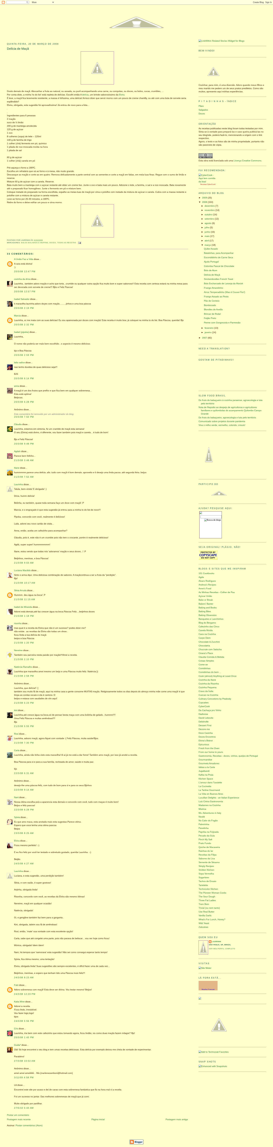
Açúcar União (205, 596)
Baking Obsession (208, 615)
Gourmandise (205, 760)
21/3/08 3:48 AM (24, 460)
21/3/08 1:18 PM (24, 616)
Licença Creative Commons (247, 160)
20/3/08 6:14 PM (24, 378)
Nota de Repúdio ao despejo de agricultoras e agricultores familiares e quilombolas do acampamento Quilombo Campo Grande (230, 410)
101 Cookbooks (206, 573)
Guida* (17, 1045)
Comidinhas (204, 668)
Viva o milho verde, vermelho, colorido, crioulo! (222, 425)
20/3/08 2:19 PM (24, 308)
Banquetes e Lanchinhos (211, 619)
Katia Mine (19, 1001)
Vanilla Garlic (205, 915)
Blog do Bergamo (207, 623)
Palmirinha (204, 824)
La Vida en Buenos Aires (211, 794)
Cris (16, 1028)
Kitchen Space (206, 779)
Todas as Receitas (66, 243)
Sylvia (17, 817)
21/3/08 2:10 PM (24, 659)
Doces (52, 243)
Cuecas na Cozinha (208, 695)
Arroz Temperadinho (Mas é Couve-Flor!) (224, 292)
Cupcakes (204, 702)
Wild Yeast (204, 923)
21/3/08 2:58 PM (24, 676)
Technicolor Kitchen (208, 889)
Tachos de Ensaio (207, 881)
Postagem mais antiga (177, 1119)
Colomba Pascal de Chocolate (219, 266)
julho (207, 227)
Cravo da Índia (206, 691)
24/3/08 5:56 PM (24, 1021)
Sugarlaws (204, 877)
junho (208, 232)
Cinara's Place (206, 653)
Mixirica (202, 809)
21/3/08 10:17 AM (24, 583)
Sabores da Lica (207, 858)
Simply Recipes (206, 866)
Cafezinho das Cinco (209, 626)
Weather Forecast (208, 989)
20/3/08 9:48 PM (24, 444)
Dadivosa (203, 714)
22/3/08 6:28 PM (24, 810)
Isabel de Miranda (23, 607)
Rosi (16, 734)
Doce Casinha (206, 733)
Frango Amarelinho (213, 288)
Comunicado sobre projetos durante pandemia (222, 421)
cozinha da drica (22, 279)
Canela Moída (206, 630)
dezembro (210, 206)
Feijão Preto (210, 318)
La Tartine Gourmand (209, 790)
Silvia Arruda (20, 590)
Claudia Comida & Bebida (211, 657)
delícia (85, 95)
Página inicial (98, 1119)
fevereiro (209, 328)
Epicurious (204, 744)
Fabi (16, 985)
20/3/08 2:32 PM (24, 325)
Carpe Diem (205, 638)
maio (207, 236)
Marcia (17, 316)
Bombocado (210, 305)
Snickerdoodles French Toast (218, 279)
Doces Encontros (207, 737)
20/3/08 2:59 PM (24, 355)
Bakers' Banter (206, 604)
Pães (201, 106)
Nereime (18, 650)
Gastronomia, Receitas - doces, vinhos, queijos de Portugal (228, 756)
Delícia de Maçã (18, 48)
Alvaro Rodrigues (207, 581)
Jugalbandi (204, 771)
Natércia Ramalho (23, 667)
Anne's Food (205, 588)
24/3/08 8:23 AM (24, 977)
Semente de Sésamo (209, 862)
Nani (16, 797)
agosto (208, 223)
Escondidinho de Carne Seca (218, 257)
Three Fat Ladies (207, 900)
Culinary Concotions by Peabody (215, 699)
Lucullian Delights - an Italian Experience (219, 798)
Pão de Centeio (211, 301)
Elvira (121, 95)
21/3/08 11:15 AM (24, 599)
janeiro (208, 332)
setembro (210, 219)
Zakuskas (203, 927)
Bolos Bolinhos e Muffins (34, 243)
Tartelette (203, 885)
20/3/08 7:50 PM (24, 417)
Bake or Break (206, 600)
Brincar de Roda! (212, 314)
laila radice (19, 362)
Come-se (203, 664)
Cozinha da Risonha (209, 683)
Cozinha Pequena (207, 687)
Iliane (16, 468)
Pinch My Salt (205, 839)
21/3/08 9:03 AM (24, 563)
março (208, 245)
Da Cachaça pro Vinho (210, 710)
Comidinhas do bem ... (210, 672)
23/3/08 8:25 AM (24, 833)
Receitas (203, 184)
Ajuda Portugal (211, 262)
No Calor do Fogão (208, 820)
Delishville (204, 722)
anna (16, 386)
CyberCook (211, 184)
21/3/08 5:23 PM (24, 703)
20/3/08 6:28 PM (24, 402)
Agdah (17, 451)
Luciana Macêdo (22, 570)
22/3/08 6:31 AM (24, 773)
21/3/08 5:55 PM (24, 726)
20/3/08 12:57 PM (24, 291)
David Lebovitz (206, 718)
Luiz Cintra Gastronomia (211, 801)
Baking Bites (205, 611)
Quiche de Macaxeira (209, 847)
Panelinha (204, 828)
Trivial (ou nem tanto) (209, 908)
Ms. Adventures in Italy (210, 813)
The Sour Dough (207, 896)
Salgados (203, 110)
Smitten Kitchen (206, 870)
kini (15, 710)
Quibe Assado (211, 249)
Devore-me (204, 729)
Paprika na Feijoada (209, 832)
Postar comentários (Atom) (29, 1125)
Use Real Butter (206, 912)
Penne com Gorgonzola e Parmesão (222, 322)
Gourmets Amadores (209, 763)
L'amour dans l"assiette (210, 782)
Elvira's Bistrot (206, 740)
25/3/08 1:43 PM (24, 1037)
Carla (16, 750)
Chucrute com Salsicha (210, 649)
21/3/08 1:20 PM (24, 643)
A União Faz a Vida (23, 259)
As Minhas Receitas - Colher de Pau (217, 592)
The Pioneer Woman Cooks (212, 893)
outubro (209, 214)
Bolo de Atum (210, 270)
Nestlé (202, 817)
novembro (210, 210)
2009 (205, 198)
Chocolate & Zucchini (209, 642)
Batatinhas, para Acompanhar (219, 253)
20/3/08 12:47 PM (24, 271)
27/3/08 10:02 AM (24, 1061)
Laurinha (18, 484)
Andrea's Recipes (207, 585)
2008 (205, 202)
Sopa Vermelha (206, 874)
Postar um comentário (18, 1115)
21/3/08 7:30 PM (24, 743)
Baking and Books (208, 607)
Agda (201, 577)
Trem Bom (204, 904)
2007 (205, 338)
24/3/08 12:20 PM (24, 994)
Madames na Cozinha (210, 805)
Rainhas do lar (206, 851)
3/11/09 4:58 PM (24, 1077)
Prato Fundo (205, 843)
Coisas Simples (206, 661)
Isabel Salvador (22, 299)
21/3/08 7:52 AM (24, 477)
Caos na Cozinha (207, 634)
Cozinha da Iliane (207, 680)
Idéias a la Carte (207, 767)
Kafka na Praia (206, 775)
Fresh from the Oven (209, 748)
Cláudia (18, 424)
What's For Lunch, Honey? (212, 919)
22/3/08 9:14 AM (24, 790)
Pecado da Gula (207, 836)
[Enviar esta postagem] (79, 243)
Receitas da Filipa (207, 855)
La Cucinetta (205, 786)
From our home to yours (211, 752)
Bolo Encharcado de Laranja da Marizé (223, 283)
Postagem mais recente (19, 1119)
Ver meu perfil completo (222, 949)
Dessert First (205, 725)
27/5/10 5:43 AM (24, 1108)
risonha (17, 623)
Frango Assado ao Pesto (216, 296)
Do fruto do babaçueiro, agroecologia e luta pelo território (227, 417)
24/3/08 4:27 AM (24, 863)
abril (207, 240)
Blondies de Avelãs (213, 309)
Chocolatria (204, 645)
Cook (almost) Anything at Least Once (218, 676)
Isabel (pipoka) (21, 332)
